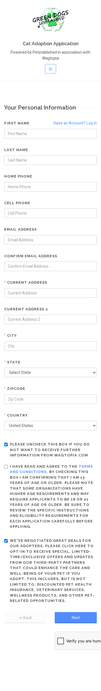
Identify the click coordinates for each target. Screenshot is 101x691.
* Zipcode (14, 389)
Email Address (20, 229)
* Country (16, 415)
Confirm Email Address (30, 256)
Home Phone (18, 176)
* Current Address (25, 282)
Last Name (16, 150)
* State (12, 362)
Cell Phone (17, 203)
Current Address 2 (26, 309)
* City (10, 335)
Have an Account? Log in (75, 123)
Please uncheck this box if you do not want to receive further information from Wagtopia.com (50, 449)
